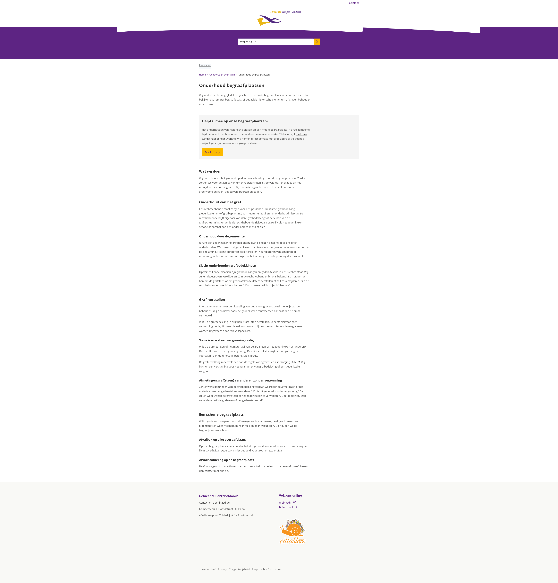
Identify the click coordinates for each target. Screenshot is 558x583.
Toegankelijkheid (239, 569)
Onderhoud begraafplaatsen (254, 74)
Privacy (222, 569)
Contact (354, 3)
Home (202, 74)
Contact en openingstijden (215, 502)
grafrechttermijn (209, 222)
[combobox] (276, 42)
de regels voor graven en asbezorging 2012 (272, 362)
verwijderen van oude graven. (217, 187)
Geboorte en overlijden (222, 74)
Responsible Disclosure (266, 569)
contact (209, 471)
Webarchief (209, 569)
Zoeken (317, 42)
